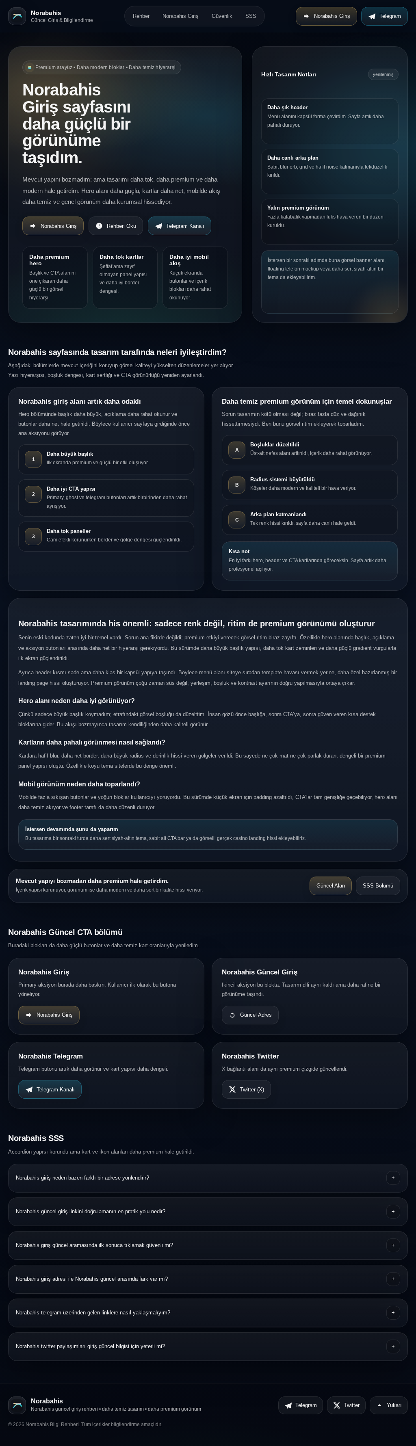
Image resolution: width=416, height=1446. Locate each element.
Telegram (390, 16)
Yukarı (394, 1405)
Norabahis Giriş (180, 16)
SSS (250, 16)
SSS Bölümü (378, 886)
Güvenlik (222, 16)
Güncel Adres (256, 1015)
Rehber (141, 16)
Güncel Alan (330, 886)
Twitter (352, 1405)
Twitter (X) (252, 1090)
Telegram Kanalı (185, 226)
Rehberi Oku (121, 226)
